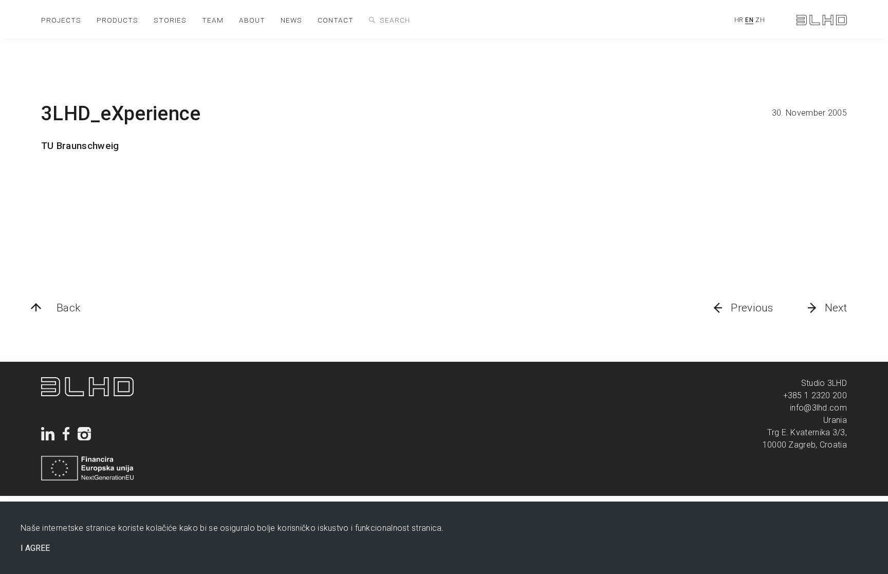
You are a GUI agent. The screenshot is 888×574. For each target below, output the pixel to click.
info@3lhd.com (818, 408)
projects (61, 20)
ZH (760, 20)
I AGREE (35, 548)
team (213, 20)
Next (836, 308)
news (291, 20)
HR (739, 20)
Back (68, 308)
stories (170, 20)
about (252, 20)
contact (336, 20)
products (117, 20)
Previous (752, 308)
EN (749, 20)
